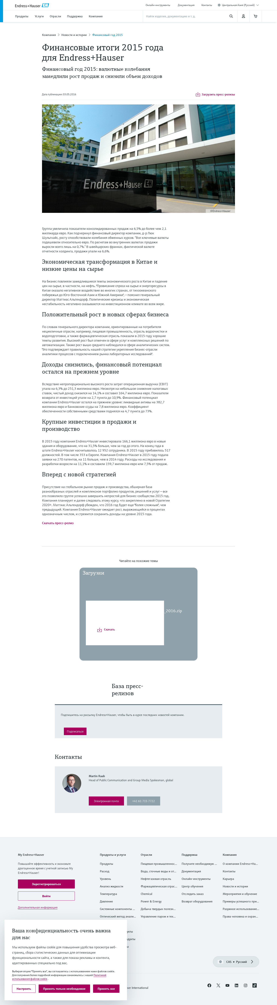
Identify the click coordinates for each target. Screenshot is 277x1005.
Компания (49, 35)
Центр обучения (192, 886)
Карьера (228, 879)
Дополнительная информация (37, 907)
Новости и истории (74, 35)
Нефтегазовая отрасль (156, 879)
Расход (104, 871)
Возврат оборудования (197, 901)
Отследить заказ (193, 894)
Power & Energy (151, 901)
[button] (46, 884)
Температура (108, 894)
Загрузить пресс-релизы (218, 94)
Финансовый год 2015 (107, 35)
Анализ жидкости (111, 886)
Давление (106, 901)
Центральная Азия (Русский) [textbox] (238, 5)
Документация (186, 5)
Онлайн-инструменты (158, 5)
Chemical (146, 894)
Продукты (106, 864)
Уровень (105, 879)
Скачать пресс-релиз (57, 523)
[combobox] (240, 5)
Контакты (206, 5)
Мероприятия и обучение (240, 894)
